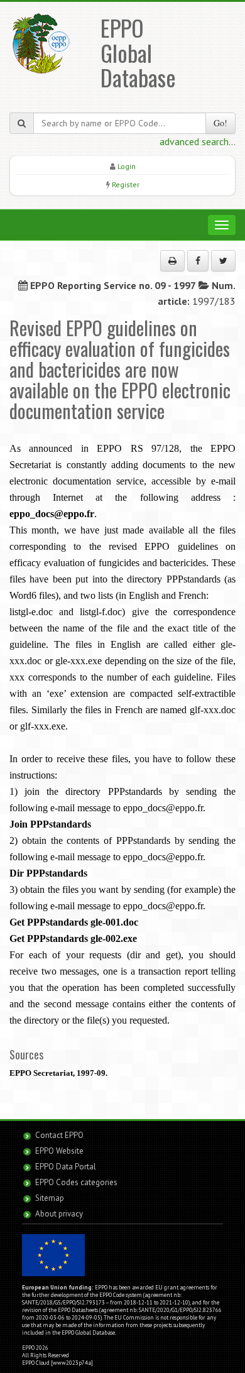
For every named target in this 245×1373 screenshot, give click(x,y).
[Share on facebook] (198, 260)
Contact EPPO (59, 1135)
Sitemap (49, 1198)
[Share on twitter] (223, 260)
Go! (220, 123)
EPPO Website (59, 1151)
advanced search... (198, 141)
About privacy (59, 1213)
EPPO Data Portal (65, 1166)
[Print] (172, 260)
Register (125, 184)
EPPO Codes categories (76, 1182)
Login (126, 166)
